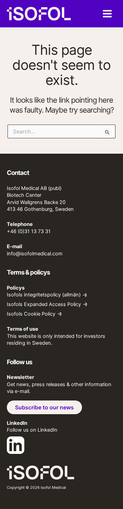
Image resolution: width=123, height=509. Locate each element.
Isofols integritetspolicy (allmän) (44, 294)
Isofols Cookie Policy (31, 314)
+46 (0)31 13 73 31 (29, 231)
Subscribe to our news (44, 407)
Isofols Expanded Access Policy (44, 304)
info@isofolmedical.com (35, 254)
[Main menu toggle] (107, 14)
